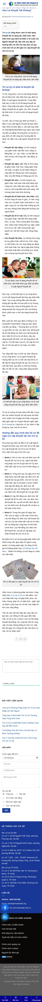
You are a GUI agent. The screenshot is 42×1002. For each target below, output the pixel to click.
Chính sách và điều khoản (12, 925)
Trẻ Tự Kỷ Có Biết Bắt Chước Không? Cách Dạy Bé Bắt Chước (20, 724)
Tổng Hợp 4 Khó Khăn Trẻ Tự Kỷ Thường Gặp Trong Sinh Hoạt (19, 716)
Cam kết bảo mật (9, 929)
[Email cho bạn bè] (25, 639)
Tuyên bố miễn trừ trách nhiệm (14, 937)
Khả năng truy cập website (13, 933)
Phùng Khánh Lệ (27, 17)
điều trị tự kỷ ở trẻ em (16, 595)
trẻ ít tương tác (8, 424)
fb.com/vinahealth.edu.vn (20, 908)
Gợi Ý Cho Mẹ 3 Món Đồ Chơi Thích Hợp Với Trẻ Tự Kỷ (19, 739)
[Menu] (4, 4)
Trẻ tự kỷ (6, 33)
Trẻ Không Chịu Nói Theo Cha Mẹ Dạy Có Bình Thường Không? (19, 731)
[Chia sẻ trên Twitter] (21, 639)
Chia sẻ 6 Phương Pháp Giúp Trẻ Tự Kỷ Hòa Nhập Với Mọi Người (21, 709)
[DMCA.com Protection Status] (7, 957)
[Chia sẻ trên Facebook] (17, 639)
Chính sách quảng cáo (11, 944)
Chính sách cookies (10, 948)
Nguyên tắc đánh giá (10, 953)
